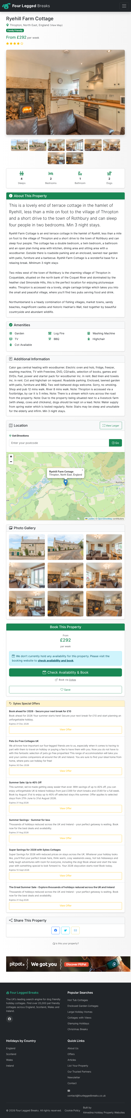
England (10, 1048)
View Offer (65, 729)
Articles (72, 1059)
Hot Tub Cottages (78, 1000)
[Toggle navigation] (124, 6)
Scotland (11, 1054)
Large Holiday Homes (80, 1011)
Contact (72, 1083)
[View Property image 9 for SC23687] (104, 603)
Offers (71, 1054)
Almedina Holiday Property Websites (104, 1112)
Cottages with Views (79, 1017)
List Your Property (78, 1065)
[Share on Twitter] (65, 930)
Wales (9, 1059)
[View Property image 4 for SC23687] (27, 575)
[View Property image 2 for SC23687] (65, 547)
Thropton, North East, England (36, 25)
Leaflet (90, 518)
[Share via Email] (75, 930)
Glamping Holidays (78, 1023)
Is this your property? (67, 943)
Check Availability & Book (68, 672)
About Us (73, 1048)
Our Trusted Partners (79, 1071)
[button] (65, 482)
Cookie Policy (72, 1110)
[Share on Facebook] (55, 930)
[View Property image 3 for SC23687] (104, 547)
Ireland (10, 1065)
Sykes (72, 679)
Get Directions (20, 435)
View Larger (112, 425)
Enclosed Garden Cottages (83, 1005)
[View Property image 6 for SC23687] (104, 575)
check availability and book (55, 660)
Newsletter (74, 1077)
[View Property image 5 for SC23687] (65, 575)
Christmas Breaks (78, 1029)
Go (117, 443)
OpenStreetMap (105, 518)
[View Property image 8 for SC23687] (65, 603)
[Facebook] (9, 1019)
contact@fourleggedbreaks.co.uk (87, 1095)
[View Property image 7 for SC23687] (27, 603)
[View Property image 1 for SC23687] (27, 547)
